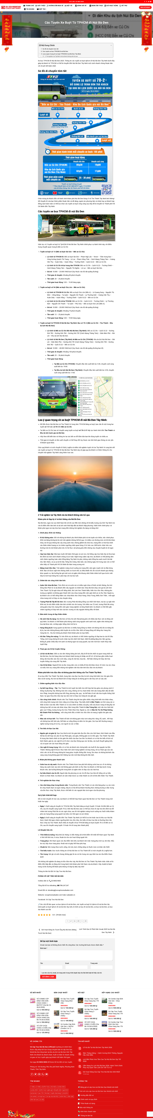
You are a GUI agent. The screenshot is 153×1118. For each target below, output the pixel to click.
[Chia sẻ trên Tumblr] (82, 921)
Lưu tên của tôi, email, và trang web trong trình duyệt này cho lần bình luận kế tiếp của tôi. (72, 973)
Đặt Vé (69, 5)
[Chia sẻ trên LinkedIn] (78, 921)
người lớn (65, 1090)
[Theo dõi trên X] (146, 1)
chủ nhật (53, 1087)
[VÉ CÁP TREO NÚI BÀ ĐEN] (11, 7)
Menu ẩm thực (97, 5)
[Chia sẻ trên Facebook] (67, 921)
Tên (41, 963)
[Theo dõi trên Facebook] (144, 1)
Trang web (94, 963)
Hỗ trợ (124, 5)
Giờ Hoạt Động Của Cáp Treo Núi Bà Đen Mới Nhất (101, 1072)
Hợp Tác (42, 9)
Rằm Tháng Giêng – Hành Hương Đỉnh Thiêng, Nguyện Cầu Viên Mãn (103, 1054)
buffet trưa (45, 1087)
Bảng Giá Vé (82, 5)
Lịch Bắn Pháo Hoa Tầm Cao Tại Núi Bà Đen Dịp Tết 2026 (102, 1060)
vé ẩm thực (63, 1096)
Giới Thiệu (41, 5)
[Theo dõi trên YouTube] (150, 1)
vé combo (33, 1096)
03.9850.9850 (42, 1062)
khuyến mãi (57, 1090)
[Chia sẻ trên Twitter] (71, 921)
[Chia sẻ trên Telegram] (85, 921)
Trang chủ (30, 5)
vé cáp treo (41, 1096)
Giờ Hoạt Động (112, 5)
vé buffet (65, 1093)
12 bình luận (87, 1074)
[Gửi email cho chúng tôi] (39, 1074)
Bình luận (43, 948)
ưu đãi (42, 1099)
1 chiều (33, 1087)
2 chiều (38, 1087)
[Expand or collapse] (111, 45)
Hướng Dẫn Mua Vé (56, 5)
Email (67, 963)
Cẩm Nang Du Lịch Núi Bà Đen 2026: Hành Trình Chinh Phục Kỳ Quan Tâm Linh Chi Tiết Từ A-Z (102, 1066)
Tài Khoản (30, 9)
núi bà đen (34, 1093)
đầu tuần (70, 1096)
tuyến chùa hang (56, 1093)
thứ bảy (47, 1093)
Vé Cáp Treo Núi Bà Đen (62, 871)
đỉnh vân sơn (34, 1099)
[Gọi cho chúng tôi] (43, 1074)
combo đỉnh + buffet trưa (38, 1090)
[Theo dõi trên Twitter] (148, 1)
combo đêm (61, 1087)
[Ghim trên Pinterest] (74, 921)
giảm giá (50, 1090)
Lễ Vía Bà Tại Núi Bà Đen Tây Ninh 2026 (97, 1047)
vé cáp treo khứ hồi (52, 1096)
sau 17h (40, 1093)
